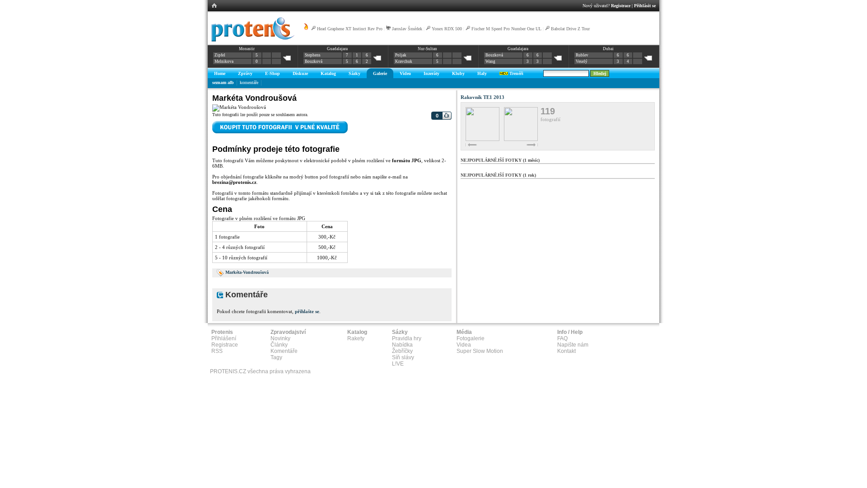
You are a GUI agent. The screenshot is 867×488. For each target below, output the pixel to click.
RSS (217, 351)
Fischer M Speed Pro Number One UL (506, 28)
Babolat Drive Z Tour (570, 28)
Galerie (380, 73)
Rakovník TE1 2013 (482, 97)
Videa (464, 345)
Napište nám (572, 345)
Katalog (328, 73)
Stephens (313, 55)
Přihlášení (223, 338)
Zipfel (219, 55)
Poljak (400, 55)
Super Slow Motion (480, 351)
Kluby (458, 73)
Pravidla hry (406, 338)
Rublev (582, 55)
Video (405, 73)
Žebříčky (402, 351)
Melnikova (223, 61)
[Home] (251, 40)
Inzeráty (431, 73)
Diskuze (300, 73)
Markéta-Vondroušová (247, 272)
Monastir (247, 49)
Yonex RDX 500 (447, 28)
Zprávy (245, 73)
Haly (482, 73)
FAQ (562, 338)
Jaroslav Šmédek (407, 28)
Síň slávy (403, 357)
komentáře (249, 82)
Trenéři (515, 73)
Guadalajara (337, 49)
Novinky (280, 338)
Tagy (276, 357)
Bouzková (313, 61)
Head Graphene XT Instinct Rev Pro (349, 28)
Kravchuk (403, 61)
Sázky (354, 73)
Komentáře (284, 351)
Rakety (355, 338)
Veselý (581, 61)
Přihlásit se (645, 5)
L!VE (398, 364)
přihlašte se (307, 311)
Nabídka (402, 345)
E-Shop (272, 73)
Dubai (608, 49)
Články (279, 345)
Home (219, 73)
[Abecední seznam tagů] (220, 272)
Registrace (620, 5)
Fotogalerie (471, 338)
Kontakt (566, 351)
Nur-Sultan (427, 49)
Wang (490, 61)
